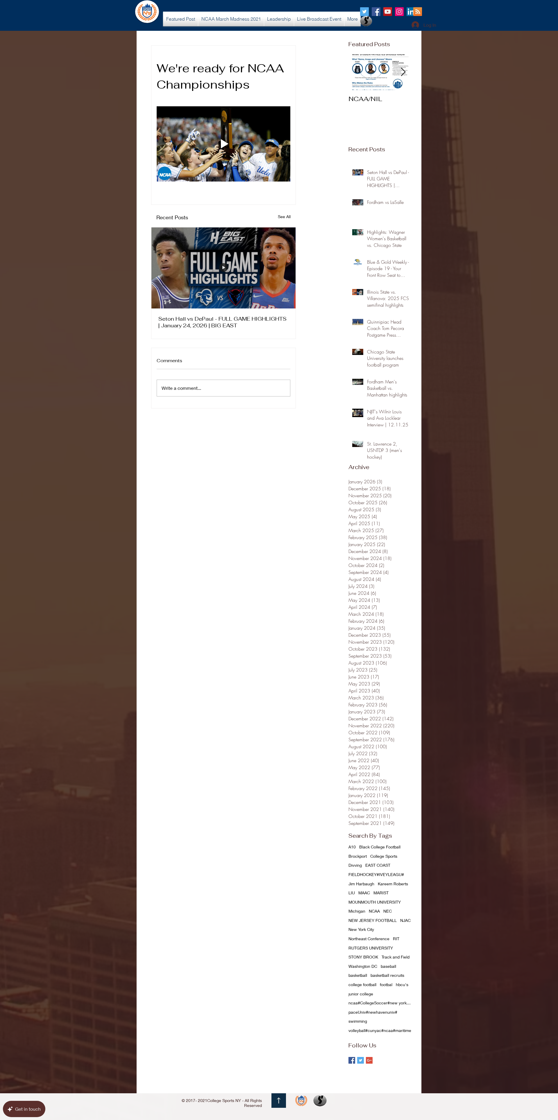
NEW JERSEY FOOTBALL (372, 920)
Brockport (357, 856)
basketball (357, 975)
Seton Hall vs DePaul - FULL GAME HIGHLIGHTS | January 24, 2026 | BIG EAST (222, 322)
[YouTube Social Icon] (387, 11)
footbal (386, 984)
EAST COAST (377, 865)
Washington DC (362, 966)
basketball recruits (387, 975)
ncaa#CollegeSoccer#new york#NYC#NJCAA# (380, 1002)
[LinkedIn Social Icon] (411, 11)
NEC (387, 911)
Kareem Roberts (393, 883)
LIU (351, 892)
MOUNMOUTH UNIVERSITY (374, 902)
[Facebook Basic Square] (351, 1060)
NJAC (405, 920)
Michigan (356, 911)
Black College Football (379, 846)
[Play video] (223, 144)
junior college (360, 993)
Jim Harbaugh (361, 883)
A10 (352, 846)
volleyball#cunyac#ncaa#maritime (379, 1030)
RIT (396, 938)
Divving (355, 865)
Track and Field (395, 956)
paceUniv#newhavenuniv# (372, 1012)
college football (362, 984)
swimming (357, 1021)
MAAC (364, 892)
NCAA (374, 911)
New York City (361, 929)
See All (284, 216)
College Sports (383, 856)
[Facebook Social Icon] (376, 11)
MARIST (381, 892)
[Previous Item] (357, 72)
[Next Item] (403, 72)
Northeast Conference (368, 938)
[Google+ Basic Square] (369, 1060)
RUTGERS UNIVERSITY (370, 947)
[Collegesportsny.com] (364, 11)
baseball (388, 966)
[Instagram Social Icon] (399, 11)
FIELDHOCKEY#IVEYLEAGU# (376, 874)
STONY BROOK (363, 956)
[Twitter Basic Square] (360, 1060)
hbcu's (402, 984)
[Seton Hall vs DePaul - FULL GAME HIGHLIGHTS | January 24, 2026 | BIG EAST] (223, 267)
